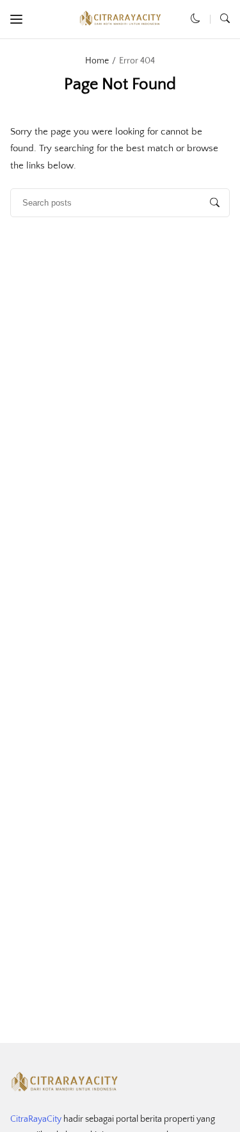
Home (97, 61)
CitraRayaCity (35, 1119)
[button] (16, 19)
